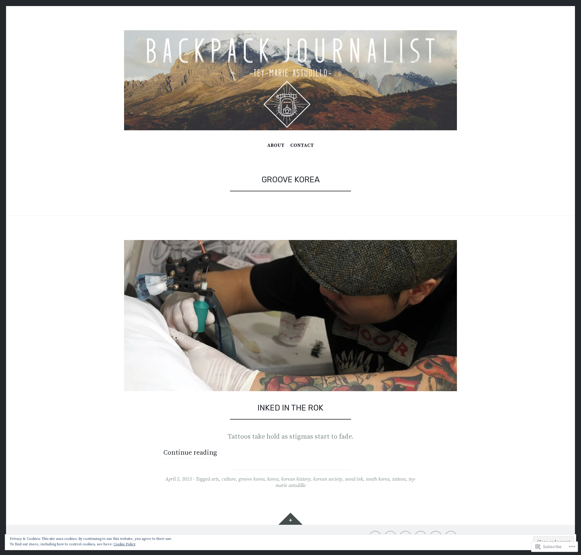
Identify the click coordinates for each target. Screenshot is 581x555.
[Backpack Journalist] (290, 80)
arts (215, 479)
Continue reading (190, 453)
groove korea (251, 479)
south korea (377, 479)
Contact (302, 145)
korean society (327, 479)
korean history (295, 479)
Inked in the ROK (290, 408)
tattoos (399, 479)
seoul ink (354, 479)
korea (272, 479)
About (275, 145)
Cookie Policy (124, 544)
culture (229, 479)
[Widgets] (290, 519)
